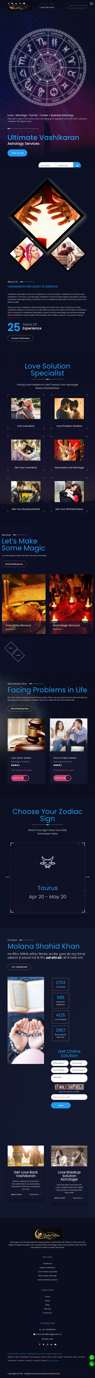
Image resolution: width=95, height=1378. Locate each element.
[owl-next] (18, 655)
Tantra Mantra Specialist (68, 625)
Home (47, 1296)
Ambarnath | (12, 1361)
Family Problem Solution (47, 1280)
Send (61, 1105)
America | (29, 1361)
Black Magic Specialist (47, 1276)
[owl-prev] (10, 648)
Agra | (17, 1357)
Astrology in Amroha (20, 761)
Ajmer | (49, 1357)
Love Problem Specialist (47, 1271)
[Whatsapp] (91, 1357)
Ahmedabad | (25, 1357)
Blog (47, 1305)
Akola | (55, 1357)
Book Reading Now (14, 564)
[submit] (77, 165)
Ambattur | (21, 1361)
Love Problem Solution (69, 426)
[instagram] (20, 3)
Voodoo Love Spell (16, 628)
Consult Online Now (20, 338)
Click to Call (17, 153)
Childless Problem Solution (23, 758)
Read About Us (14, 317)
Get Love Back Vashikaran (69, 1174)
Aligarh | (61, 1357)
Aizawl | (44, 1357)
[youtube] (24, 3)
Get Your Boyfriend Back (26, 509)
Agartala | (11, 1357)
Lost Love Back (25, 426)
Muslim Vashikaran (47, 1267)
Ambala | (81, 1357)
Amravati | (36, 1361)
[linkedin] (16, 3)
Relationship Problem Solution (66, 758)
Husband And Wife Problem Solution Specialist (25, 1177)
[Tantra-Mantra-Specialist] (71, 604)
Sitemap (47, 1309)
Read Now (36, 628)
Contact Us (47, 1313)
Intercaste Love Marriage (69, 467)
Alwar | (75, 1357)
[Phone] (91, 1363)
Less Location (53, 1360)
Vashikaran (47, 1263)
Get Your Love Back (26, 467)
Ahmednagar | (35, 1357)
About (47, 1301)
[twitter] (12, 3)
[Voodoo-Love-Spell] (24, 604)
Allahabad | (68, 1357)
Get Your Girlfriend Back (69, 509)
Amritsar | (44, 1361)
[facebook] (8, 3)
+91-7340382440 (19, 967)
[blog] (26, 1156)
